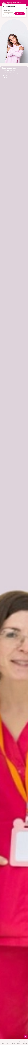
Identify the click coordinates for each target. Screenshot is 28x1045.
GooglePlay (9, 3)
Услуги (18, 1043)
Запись (13, 1043)
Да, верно (19, 13)
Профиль (25, 1043)
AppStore (3, 3)
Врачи (7, 1043)
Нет (8, 13)
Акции (2, 1043)
